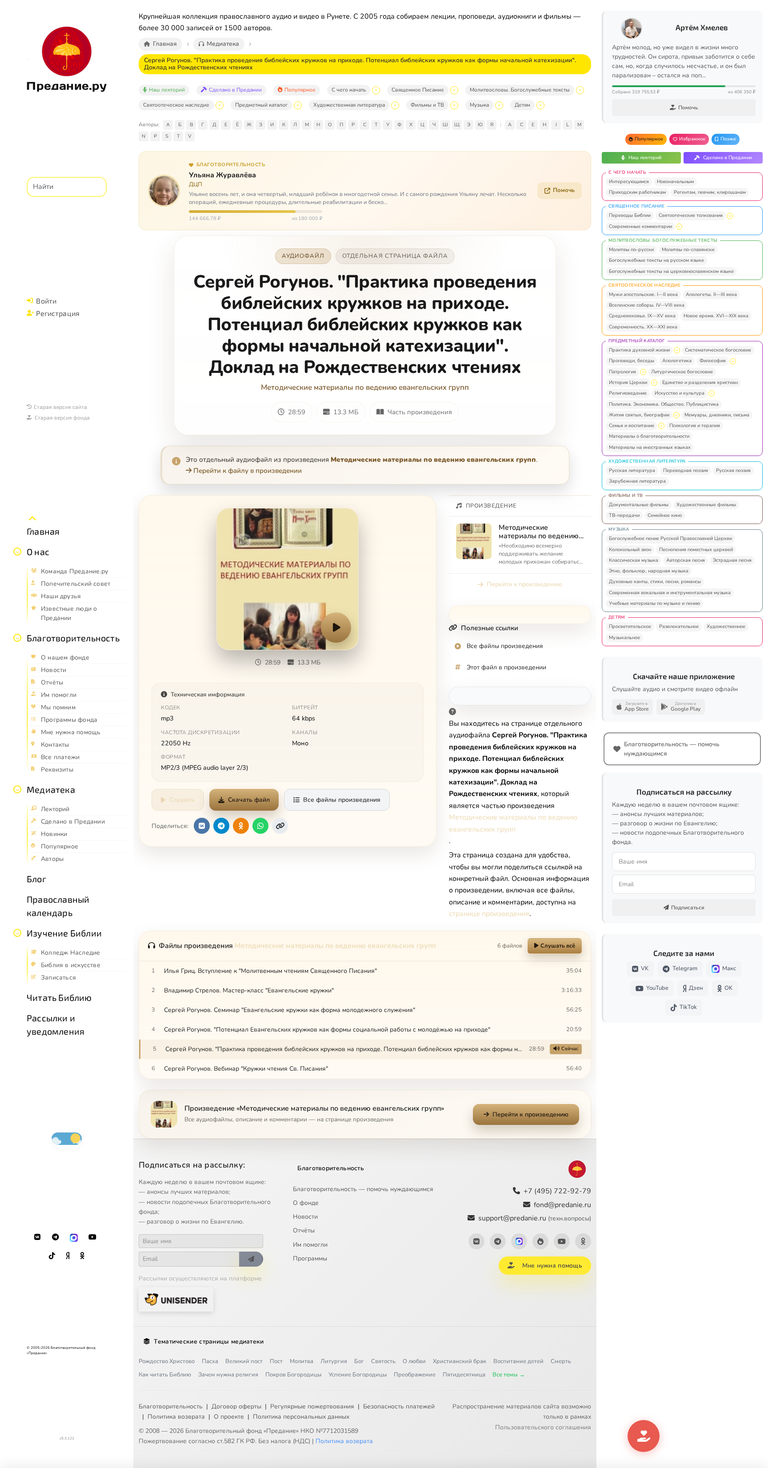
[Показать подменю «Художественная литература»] (395, 105)
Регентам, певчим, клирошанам (710, 192)
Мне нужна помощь (552, 1265)
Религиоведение (628, 393)
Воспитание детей (518, 1361)
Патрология (622, 371)
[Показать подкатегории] (730, 216)
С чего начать (349, 89)
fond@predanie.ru (562, 1205)
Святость (383, 1361)
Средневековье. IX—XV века (642, 315)
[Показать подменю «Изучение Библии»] (17, 933)
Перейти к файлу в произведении (247, 470)
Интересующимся (629, 181)
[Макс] (73, 1237)
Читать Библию (59, 997)
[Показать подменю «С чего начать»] (376, 90)
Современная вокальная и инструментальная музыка (670, 592)
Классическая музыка (633, 560)
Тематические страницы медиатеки (209, 1341)
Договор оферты (236, 1406)
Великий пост (244, 1361)
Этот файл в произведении (506, 667)
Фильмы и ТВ (427, 104)
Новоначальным (675, 181)
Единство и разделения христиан (700, 382)
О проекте (229, 1416)
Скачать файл (249, 800)
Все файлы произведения (341, 800)
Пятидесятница (464, 1375)
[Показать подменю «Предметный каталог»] (298, 105)
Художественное (726, 626)
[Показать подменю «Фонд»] (17, 638)
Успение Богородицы (357, 1375)
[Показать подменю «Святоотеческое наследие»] (220, 105)
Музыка (479, 104)
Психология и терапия (694, 425)
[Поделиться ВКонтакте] (202, 826)
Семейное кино (665, 515)
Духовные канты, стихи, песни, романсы (655, 581)
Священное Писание (418, 89)
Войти (46, 300)
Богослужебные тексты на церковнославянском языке (671, 271)
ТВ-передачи (624, 515)
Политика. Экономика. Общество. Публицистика (664, 404)
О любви (414, 1361)
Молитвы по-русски (631, 249)
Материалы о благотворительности (649, 436)
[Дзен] (67, 1256)
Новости (305, 1216)
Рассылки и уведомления (55, 1024)
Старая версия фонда (62, 417)
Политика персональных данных (301, 1416)
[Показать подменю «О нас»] (17, 552)
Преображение (415, 1375)
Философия (713, 360)
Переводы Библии (630, 215)
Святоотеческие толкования (691, 215)
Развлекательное (679, 626)
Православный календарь (58, 906)
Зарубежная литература (637, 481)
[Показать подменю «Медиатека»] (17, 789)
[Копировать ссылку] (280, 826)
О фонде (306, 1203)
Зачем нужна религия (228, 1375)
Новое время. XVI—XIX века (716, 315)
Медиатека (51, 789)
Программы (310, 1258)
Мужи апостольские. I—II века (643, 294)
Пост (276, 1361)
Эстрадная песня (732, 560)
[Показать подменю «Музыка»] (499, 105)
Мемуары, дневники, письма (716, 415)
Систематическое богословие (718, 350)
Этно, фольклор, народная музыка (648, 571)
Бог (359, 1361)
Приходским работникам (637, 192)
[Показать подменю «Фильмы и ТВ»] (454, 105)
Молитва (301, 1361)
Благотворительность (73, 637)
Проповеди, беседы (631, 360)
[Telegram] (55, 1237)
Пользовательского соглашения (543, 1427)
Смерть (561, 1361)
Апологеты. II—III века (711, 294)
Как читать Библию (165, 1375)
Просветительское (630, 626)
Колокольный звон (630, 549)
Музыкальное (624, 637)
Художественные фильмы (706, 504)
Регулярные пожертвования (312, 1406)
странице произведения (489, 914)
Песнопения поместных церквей (696, 549)
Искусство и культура (679, 393)
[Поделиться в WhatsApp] (260, 826)
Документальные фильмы (638, 504)
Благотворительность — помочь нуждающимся (363, 1189)
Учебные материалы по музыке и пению (654, 603)
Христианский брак (459, 1361)
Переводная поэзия (685, 470)
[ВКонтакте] (37, 1237)
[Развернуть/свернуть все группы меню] (32, 518)
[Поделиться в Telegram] (221, 826)
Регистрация (58, 313)
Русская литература (632, 470)
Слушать (182, 800)
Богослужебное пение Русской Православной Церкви (670, 538)
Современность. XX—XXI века (643, 327)
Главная (43, 531)
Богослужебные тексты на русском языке (656, 260)
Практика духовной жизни (639, 350)
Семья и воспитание (631, 425)
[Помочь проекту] (644, 1436)
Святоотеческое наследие (176, 104)
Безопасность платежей (399, 1406)
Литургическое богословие (682, 371)
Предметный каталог (261, 104)
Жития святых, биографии (639, 415)
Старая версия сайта (60, 407)
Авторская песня (685, 560)
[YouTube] (92, 1237)
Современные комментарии (640, 226)
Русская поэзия (733, 470)
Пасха (210, 1361)
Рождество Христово (167, 1361)
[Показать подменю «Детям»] (540, 105)
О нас (38, 551)
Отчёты (304, 1230)
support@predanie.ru (534, 1218)
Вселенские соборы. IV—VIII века (646, 305)
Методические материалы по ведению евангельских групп (365, 387)
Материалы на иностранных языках (650, 447)
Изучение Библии (64, 933)
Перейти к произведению (524, 584)
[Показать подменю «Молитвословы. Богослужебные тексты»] (580, 90)
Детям (522, 104)
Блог (36, 878)
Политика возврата (176, 1416)
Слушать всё (557, 946)
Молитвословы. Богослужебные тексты (520, 89)
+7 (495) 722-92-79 (557, 1191)
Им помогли (310, 1244)
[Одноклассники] (82, 1256)
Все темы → (508, 1375)
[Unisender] (176, 1299)
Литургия (333, 1361)
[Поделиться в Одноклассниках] (241, 826)
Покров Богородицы (293, 1375)
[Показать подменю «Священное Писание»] (454, 90)
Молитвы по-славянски (688, 249)
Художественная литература (349, 104)
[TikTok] (52, 1256)
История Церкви (628, 382)
